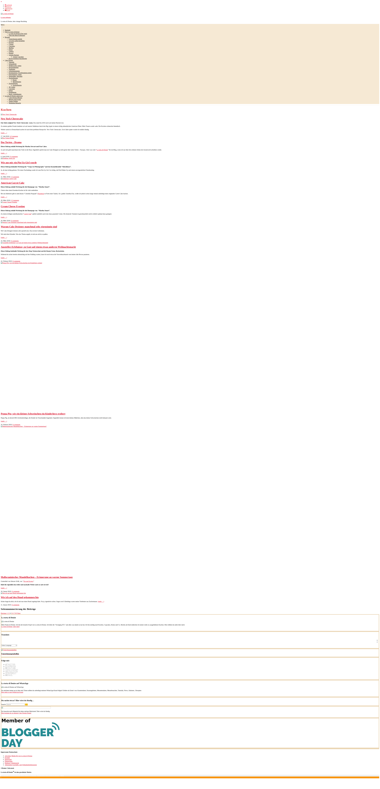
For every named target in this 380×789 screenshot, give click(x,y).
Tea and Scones (28, 581)
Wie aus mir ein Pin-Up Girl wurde (19, 162)
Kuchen (11, 42)
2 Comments (15, 200)
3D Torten (12, 87)
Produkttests (12, 92)
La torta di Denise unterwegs (14, 96)
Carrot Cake (27, 214)
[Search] (26, 704)
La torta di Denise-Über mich (18, 34)
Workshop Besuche (15, 103)
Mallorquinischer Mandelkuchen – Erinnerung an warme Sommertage (37, 577)
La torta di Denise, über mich (10, 626)
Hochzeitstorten (14, 67)
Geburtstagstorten (14, 71)
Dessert (11, 53)
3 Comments (15, 177)
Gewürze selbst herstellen (17, 41)
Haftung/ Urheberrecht (12, 763)
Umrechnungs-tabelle (15, 39)
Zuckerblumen (13, 78)
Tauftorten (12, 69)
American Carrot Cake (12, 183)
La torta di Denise (6, 17)
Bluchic (33, 775)
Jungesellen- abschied (15, 76)
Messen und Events (15, 99)
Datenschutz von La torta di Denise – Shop (50, 775)
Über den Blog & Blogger (17, 35)
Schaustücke (13, 64)
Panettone (41, 193)
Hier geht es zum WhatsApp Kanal (12, 692)
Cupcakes (12, 46)
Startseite (7, 30)
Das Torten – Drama (11, 142)
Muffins (11, 48)
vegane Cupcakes (18, 57)
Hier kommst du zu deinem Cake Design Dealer (16, 713)
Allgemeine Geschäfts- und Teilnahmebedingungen (21, 765)
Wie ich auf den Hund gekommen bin (20, 597)
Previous (3, 613)
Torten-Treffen (13, 101)
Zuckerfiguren (13, 83)
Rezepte (7, 37)
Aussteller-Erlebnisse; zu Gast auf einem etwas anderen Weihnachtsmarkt (38, 247)
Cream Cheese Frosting (13, 206)
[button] (1, 26)
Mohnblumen (17, 82)
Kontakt (7, 758)
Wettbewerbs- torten (15, 66)
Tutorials (11, 62)
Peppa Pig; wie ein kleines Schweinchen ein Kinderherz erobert (33, 413)
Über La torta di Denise (12, 32)
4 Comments (14, 136)
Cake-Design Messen (15, 98)
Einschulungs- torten (15, 74)
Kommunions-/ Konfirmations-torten (20, 73)
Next (18, 613)
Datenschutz (8, 761)
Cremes (11, 44)
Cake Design (9, 60)
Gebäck (11, 51)
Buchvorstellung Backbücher (18, 58)
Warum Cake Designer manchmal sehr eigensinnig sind (29, 226)
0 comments (14, 156)
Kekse (11, 50)
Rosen (15, 80)
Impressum (8, 759)
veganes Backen (14, 55)
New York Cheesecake (12, 118)
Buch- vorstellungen (15, 94)
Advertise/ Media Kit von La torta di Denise (18, 756)
